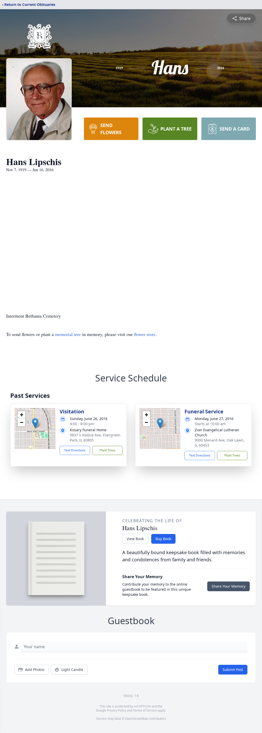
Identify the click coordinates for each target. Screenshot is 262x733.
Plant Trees (107, 450)
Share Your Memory (228, 586)
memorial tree (68, 334)
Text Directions (74, 450)
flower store (145, 334)
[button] (35, 423)
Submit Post (233, 669)
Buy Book (163, 538)
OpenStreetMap (136, 718)
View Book (135, 538)
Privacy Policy (116, 710)
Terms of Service (145, 710)
